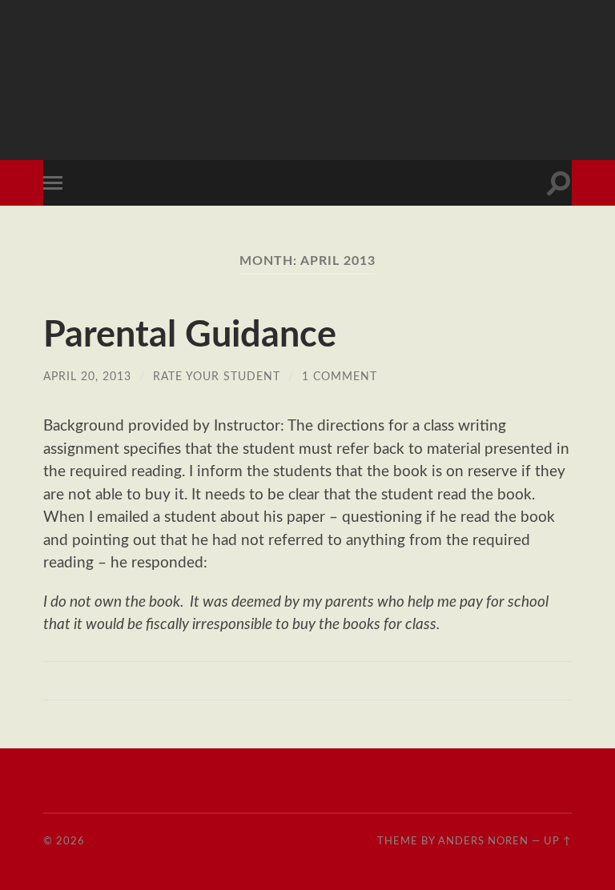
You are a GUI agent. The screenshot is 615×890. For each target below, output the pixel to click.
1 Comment (339, 377)
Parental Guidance (189, 336)
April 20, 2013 (87, 377)
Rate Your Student (216, 377)
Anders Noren (483, 841)
